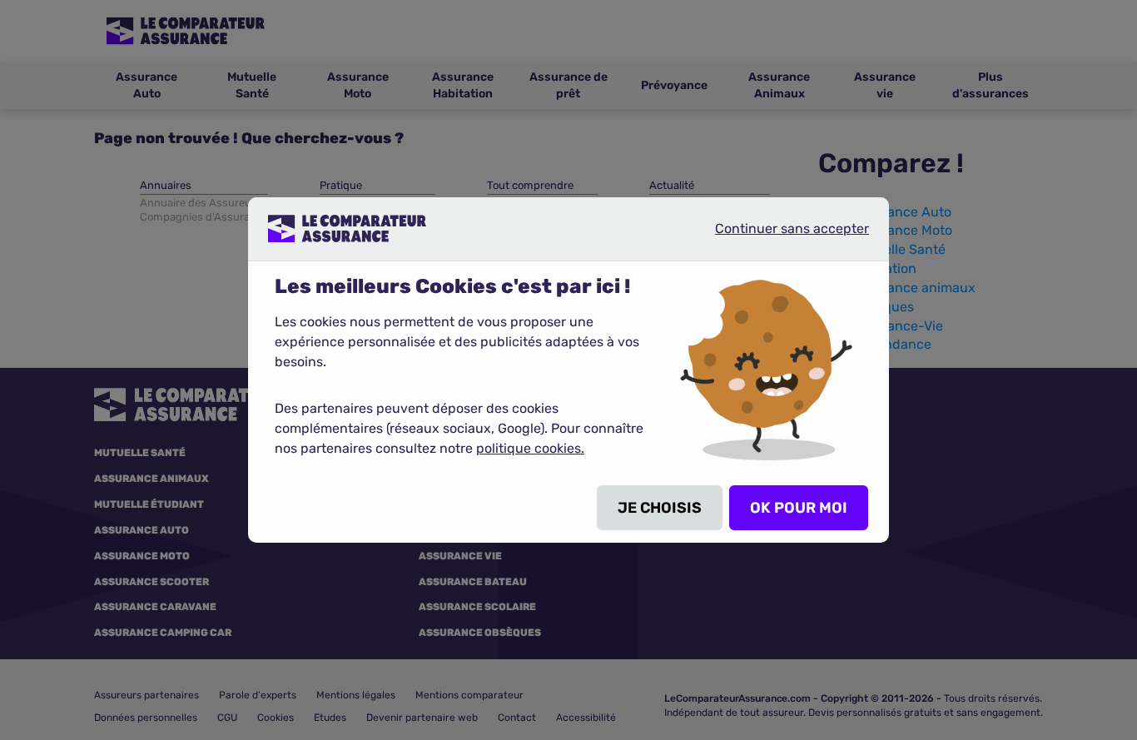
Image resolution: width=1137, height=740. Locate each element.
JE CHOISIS (660, 508)
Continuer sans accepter (778, 235)
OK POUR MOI (798, 508)
